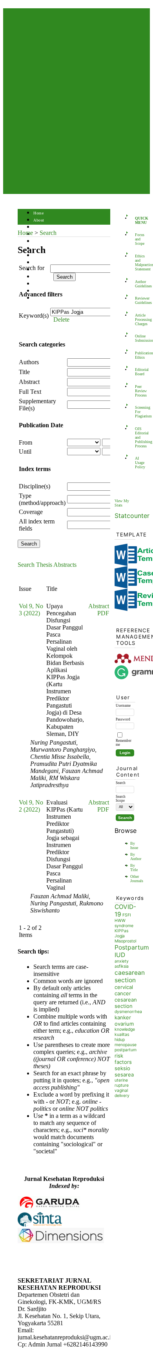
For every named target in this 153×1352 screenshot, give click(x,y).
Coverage (31, 511)
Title (24, 372)
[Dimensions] (61, 1241)
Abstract (29, 381)
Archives (41, 255)
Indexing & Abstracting (54, 284)
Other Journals (136, 878)
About (38, 220)
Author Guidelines (137, 283)
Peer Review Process (137, 390)
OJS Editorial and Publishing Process (137, 437)
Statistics (41, 277)
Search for (31, 267)
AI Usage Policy (137, 462)
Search (39, 241)
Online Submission (137, 338)
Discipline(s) (34, 486)
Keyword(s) (34, 315)
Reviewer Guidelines (137, 300)
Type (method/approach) (42, 499)
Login (38, 227)
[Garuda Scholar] (49, 1208)
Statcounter (132, 516)
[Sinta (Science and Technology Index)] (40, 1225)
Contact (40, 298)
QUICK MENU (137, 220)
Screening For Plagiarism (137, 411)
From (25, 442)
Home (38, 213)
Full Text (30, 391)
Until (25, 451)
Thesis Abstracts (47, 270)
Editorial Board (137, 371)
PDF (103, 613)
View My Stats (122, 503)
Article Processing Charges (137, 319)
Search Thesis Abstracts (47, 564)
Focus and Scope (137, 239)
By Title (134, 867)
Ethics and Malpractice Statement (137, 262)
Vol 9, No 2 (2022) (31, 806)
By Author (135, 856)
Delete (61, 319)
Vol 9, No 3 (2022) (31, 609)
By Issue (134, 845)
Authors (29, 362)
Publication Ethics (137, 355)
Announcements (47, 263)
